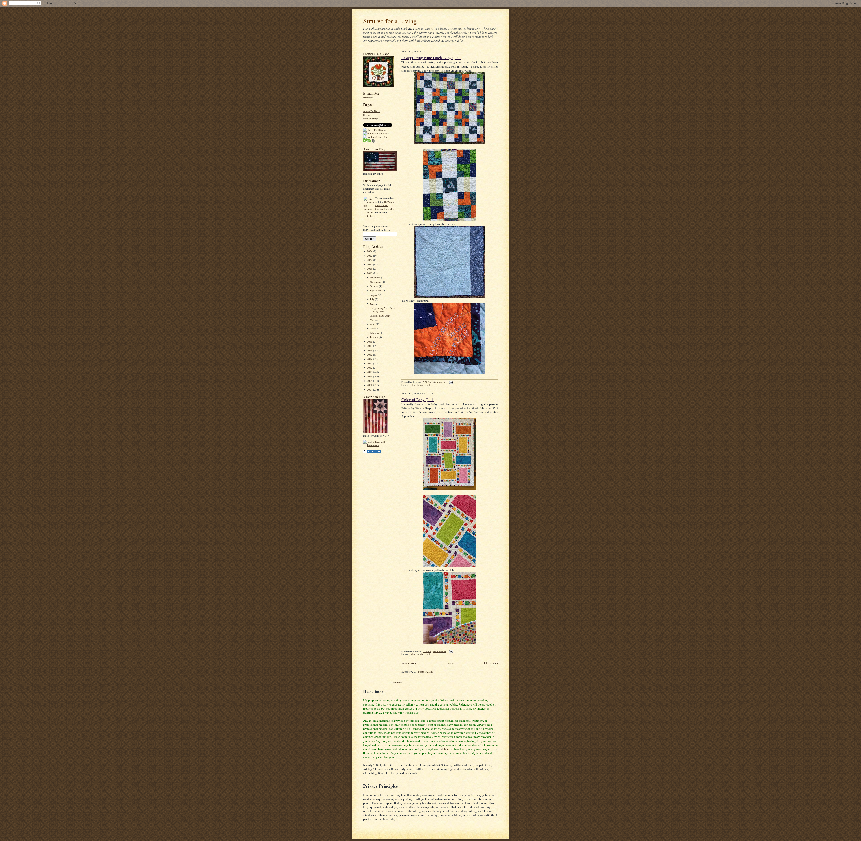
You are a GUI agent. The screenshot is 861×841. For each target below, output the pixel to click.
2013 (370, 363)
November (376, 281)
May (372, 319)
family (420, 385)
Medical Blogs (370, 118)
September (376, 290)
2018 (370, 341)
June (372, 303)
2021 (370, 264)
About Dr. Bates (371, 111)
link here (444, 749)
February (375, 332)
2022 (370, 260)
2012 (370, 367)
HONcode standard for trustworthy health (384, 205)
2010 (370, 376)
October (374, 286)
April (373, 324)
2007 (370, 389)
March (373, 328)
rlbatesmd (368, 97)
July (372, 299)
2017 (370, 345)
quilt (428, 385)
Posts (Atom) (425, 671)
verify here (369, 215)
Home (366, 114)
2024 (370, 251)
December (375, 277)
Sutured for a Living (390, 20)
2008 (370, 385)
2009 (370, 380)
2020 (370, 268)
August (374, 295)
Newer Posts (408, 663)
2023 (370, 255)
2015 (370, 354)
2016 (370, 350)
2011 (370, 372)
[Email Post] (450, 382)
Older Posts (491, 663)
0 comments (439, 382)
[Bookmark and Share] (376, 137)
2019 (370, 273)
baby (412, 385)
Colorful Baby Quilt (380, 315)
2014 (370, 359)
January (374, 337)
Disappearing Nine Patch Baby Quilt (382, 309)
